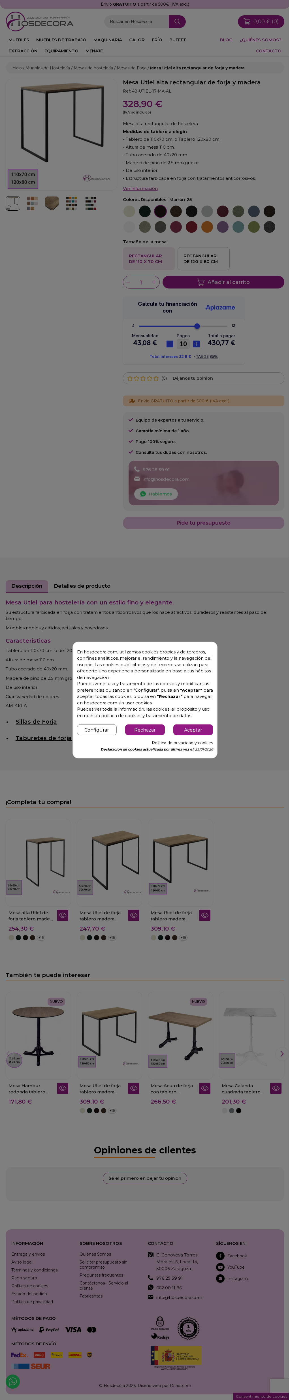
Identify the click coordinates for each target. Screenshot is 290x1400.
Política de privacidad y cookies (179, 746)
